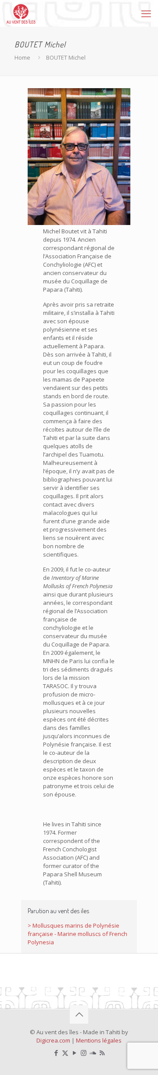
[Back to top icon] (79, 1014)
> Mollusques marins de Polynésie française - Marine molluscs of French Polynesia (77, 933)
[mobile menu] (146, 13)
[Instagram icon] (83, 1052)
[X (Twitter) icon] (65, 1052)
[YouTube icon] (74, 1052)
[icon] (93, 1052)
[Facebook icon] (56, 1052)
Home (22, 57)
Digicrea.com (53, 1040)
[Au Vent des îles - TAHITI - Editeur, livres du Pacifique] (21, 13)
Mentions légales (99, 1040)
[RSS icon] (102, 1052)
